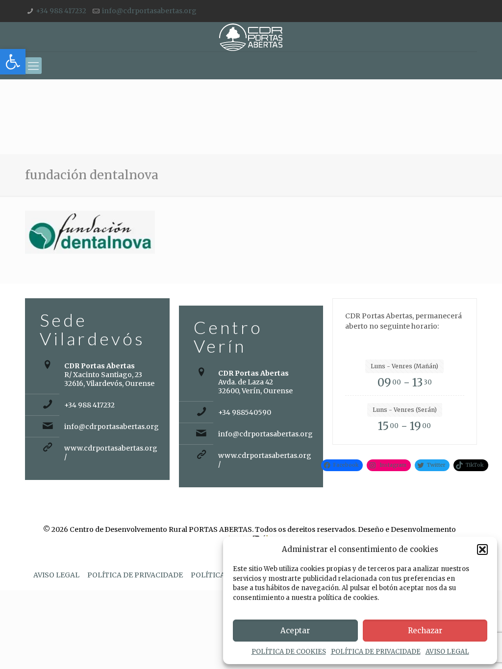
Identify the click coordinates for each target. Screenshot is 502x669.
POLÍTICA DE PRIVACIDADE (376, 651)
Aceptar (295, 630)
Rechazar (425, 630)
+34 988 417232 (61, 10)
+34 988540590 (244, 412)
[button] (12, 61)
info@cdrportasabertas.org (149, 10)
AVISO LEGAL (447, 651)
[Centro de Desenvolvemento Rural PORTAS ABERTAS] (250, 36)
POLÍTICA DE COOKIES (288, 651)
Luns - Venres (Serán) (405, 409)
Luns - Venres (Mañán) (404, 366)
